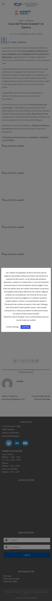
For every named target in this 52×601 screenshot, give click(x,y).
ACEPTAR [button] (25, 327)
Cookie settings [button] (12, 327)
